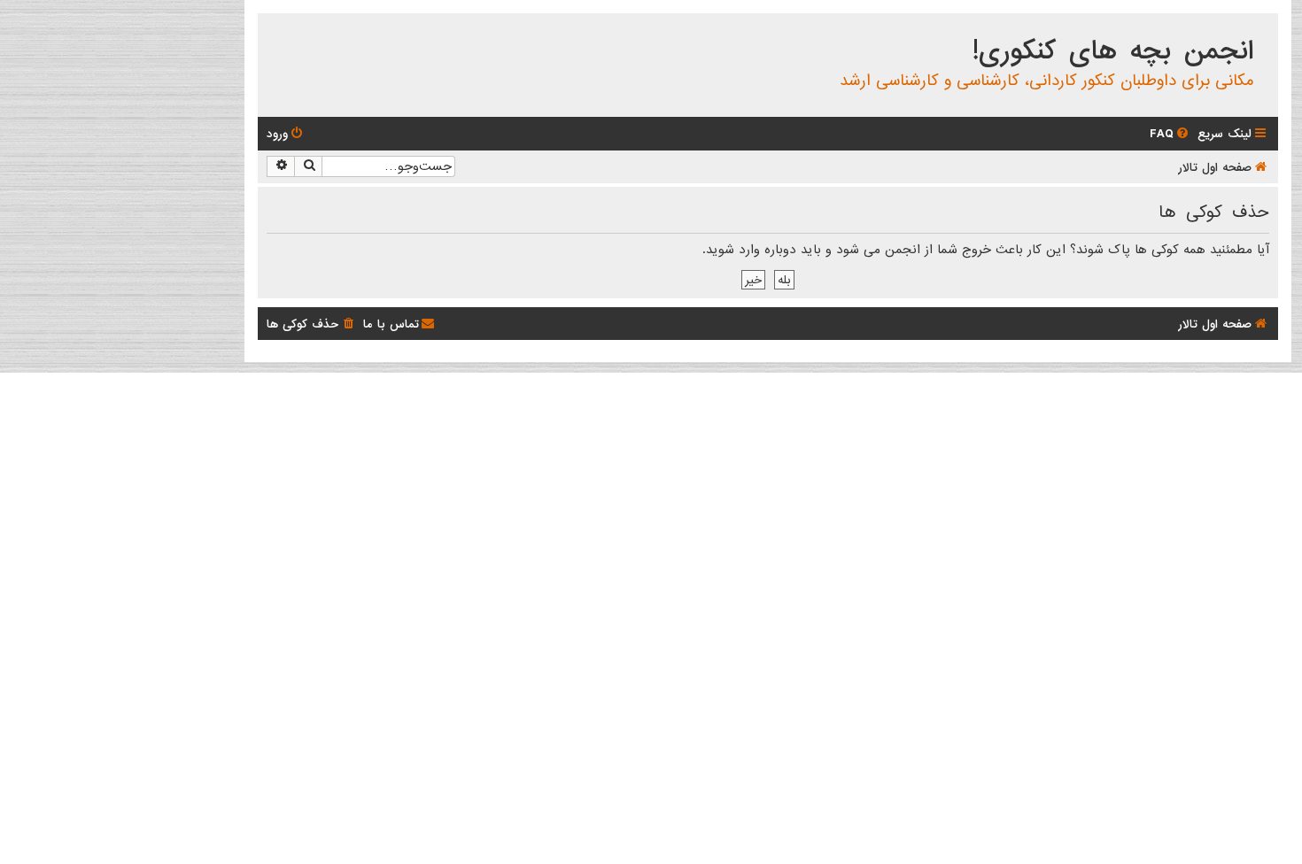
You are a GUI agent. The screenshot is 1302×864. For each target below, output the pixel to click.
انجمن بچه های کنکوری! (1113, 51)
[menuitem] (1170, 134)
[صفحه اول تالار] (1263, 30)
